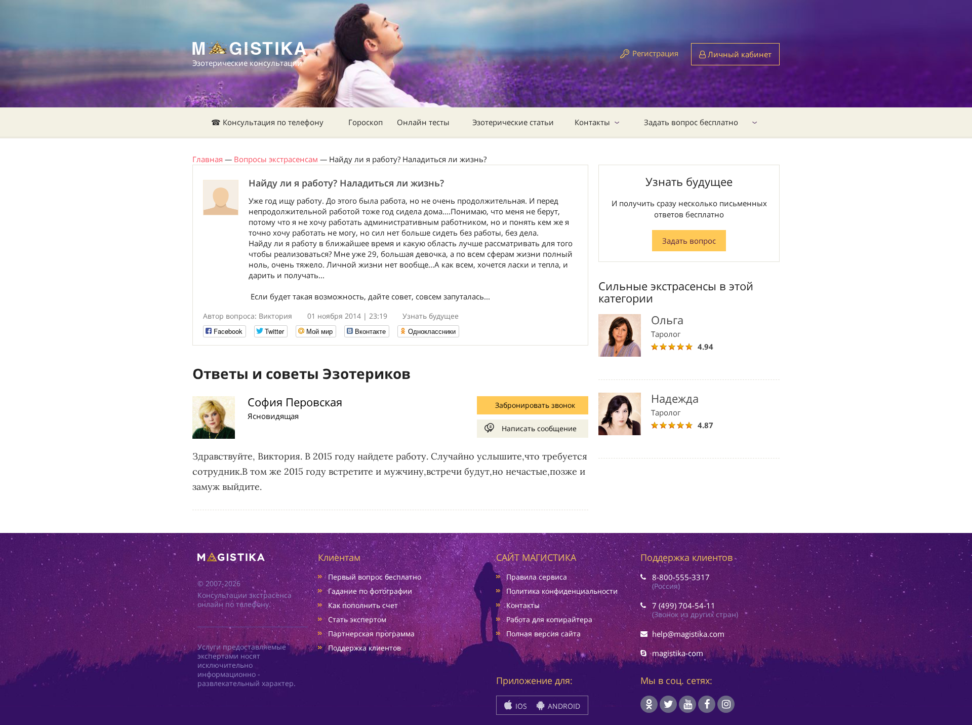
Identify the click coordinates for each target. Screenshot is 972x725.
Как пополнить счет (363, 605)
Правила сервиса (536, 577)
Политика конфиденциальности (562, 591)
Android (563, 706)
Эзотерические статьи (513, 122)
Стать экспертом (357, 619)
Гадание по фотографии (370, 591)
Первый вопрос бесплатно (374, 577)
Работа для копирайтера (549, 619)
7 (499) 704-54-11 (683, 605)
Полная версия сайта (543, 633)
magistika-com (677, 653)
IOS (520, 706)
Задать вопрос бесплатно (691, 122)
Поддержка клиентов (364, 648)
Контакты (592, 122)
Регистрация (655, 53)
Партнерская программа (371, 633)
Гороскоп (365, 122)
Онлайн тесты (423, 122)
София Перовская (295, 401)
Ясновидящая (273, 416)
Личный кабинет (739, 54)
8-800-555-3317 (681, 577)
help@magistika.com (688, 634)
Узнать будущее (430, 316)
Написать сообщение (539, 428)
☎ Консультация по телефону (267, 122)
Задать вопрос (689, 241)
